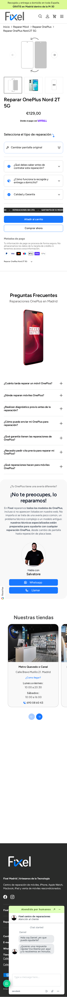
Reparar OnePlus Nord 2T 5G (19, 30)
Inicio (6, 26)
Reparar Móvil (21, 26)
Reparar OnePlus (41, 26)
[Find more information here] (36, 950)
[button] (54, 16)
